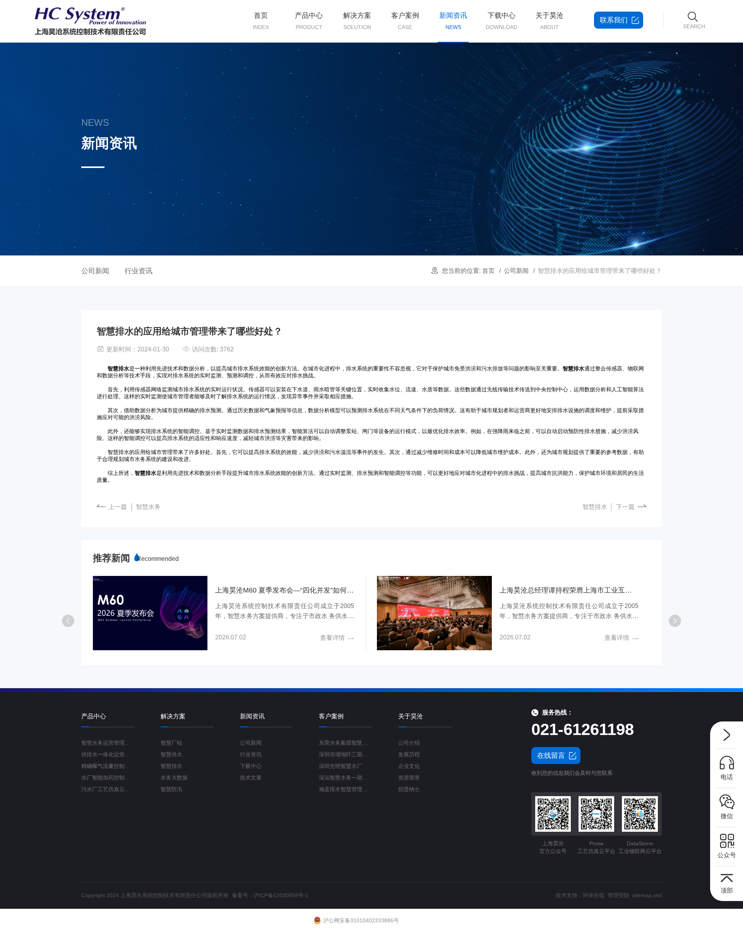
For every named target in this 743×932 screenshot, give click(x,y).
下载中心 (501, 21)
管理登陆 (618, 895)
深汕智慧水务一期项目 (345, 777)
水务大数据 (174, 777)
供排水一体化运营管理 (107, 754)
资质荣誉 (409, 777)
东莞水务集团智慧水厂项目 (345, 743)
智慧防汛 (171, 789)
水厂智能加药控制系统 (107, 777)
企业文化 (409, 766)
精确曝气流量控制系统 (107, 766)
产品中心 (309, 21)
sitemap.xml (647, 895)
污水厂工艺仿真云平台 (107, 789)
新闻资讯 (453, 21)
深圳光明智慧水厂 (340, 766)
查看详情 (332, 637)
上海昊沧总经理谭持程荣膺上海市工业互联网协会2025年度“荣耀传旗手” (569, 590)
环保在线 (593, 895)
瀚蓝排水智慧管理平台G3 (345, 789)
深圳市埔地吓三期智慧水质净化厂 (345, 754)
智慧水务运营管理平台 (107, 743)
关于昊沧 (549, 21)
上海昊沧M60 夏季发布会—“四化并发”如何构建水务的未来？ (284, 590)
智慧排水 (594, 507)
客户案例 (405, 21)
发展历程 (409, 754)
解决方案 (357, 21)
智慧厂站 (171, 743)
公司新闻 (516, 270)
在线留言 (551, 755)
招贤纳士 (409, 789)
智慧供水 (171, 754)
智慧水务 (148, 507)
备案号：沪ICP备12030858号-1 (270, 895)
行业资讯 (138, 271)
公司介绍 (409, 743)
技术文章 (251, 777)
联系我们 (614, 20)
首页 (261, 21)
